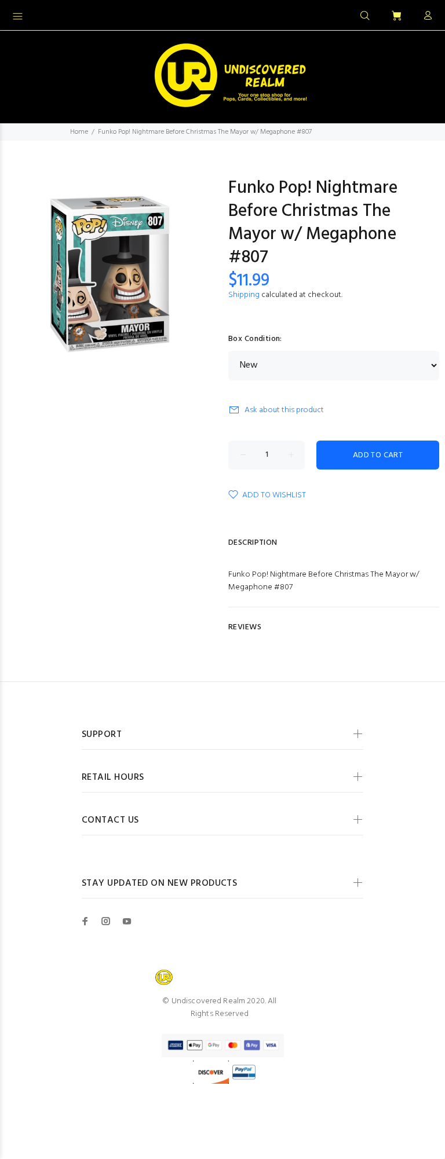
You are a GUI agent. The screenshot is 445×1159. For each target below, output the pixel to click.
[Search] (365, 16)
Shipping (244, 295)
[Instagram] (106, 921)
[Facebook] (85, 921)
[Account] (425, 16)
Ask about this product (284, 410)
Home (79, 132)
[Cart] (396, 16)
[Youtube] (126, 921)
